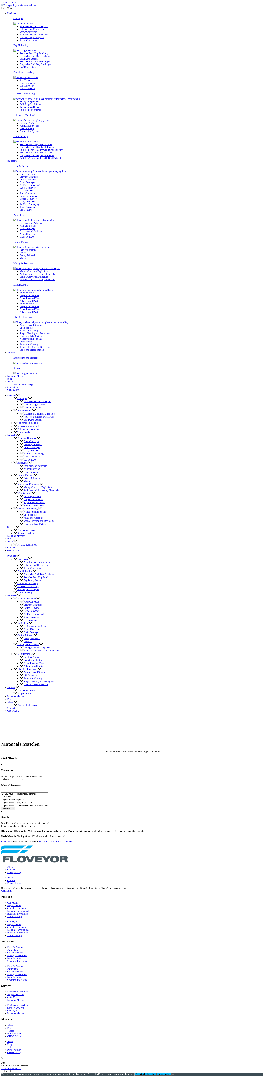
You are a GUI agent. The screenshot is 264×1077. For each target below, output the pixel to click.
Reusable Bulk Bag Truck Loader (36, 144)
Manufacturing (20, 284)
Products (11, 13)
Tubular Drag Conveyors (32, 29)
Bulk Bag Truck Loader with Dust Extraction (41, 150)
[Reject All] (173, 1074)
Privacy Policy (14, 872)
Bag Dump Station (29, 58)
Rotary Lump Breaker (30, 101)
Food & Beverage (22, 166)
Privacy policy (164, 1074)
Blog (9, 379)
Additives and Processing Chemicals (37, 274)
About (10, 381)
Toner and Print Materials (32, 336)
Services (11, 352)
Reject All (151, 1074)
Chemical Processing (23, 317)
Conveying (18, 18)
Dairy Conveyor (27, 182)
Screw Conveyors (28, 32)
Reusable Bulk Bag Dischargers (35, 53)
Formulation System (29, 125)
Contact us (12, 387)
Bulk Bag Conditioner (30, 104)
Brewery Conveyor (29, 176)
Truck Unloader (27, 83)
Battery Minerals (28, 250)
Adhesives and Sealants (31, 325)
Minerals (24, 252)
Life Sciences (26, 327)
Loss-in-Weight (27, 123)
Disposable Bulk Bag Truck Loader (37, 147)
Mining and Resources (28, 484)
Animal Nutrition (28, 225)
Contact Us (6, 841)
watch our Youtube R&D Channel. (56, 841)
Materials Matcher (16, 376)
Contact (11, 547)
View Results (8, 808)
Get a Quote (13, 390)
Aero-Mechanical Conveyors (34, 26)
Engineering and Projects (25, 357)
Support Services (25, 533)
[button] (132, 8)
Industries (12, 161)
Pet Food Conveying (30, 185)
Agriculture (18, 215)
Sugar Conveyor (27, 187)
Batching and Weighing (28, 429)
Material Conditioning (24, 93)
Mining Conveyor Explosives (34, 271)
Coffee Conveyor (28, 179)
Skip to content (8, 2)
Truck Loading (20, 136)
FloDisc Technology (23, 384)
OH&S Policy (14, 1036)
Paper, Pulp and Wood (30, 298)
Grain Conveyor (27, 228)
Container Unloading (23, 72)
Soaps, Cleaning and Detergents (35, 333)
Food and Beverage (26, 438)
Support (17, 368)
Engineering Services (27, 530)
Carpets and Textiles (29, 295)
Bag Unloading (20, 45)
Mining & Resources (23, 263)
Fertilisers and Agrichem (31, 223)
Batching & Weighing (24, 115)
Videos (10, 1030)
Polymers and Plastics (30, 301)
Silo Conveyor (27, 80)
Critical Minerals (21, 242)
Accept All (140, 1074)
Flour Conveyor (27, 174)
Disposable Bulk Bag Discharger (35, 56)
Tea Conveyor (26, 190)
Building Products (28, 292)
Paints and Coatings (29, 330)
